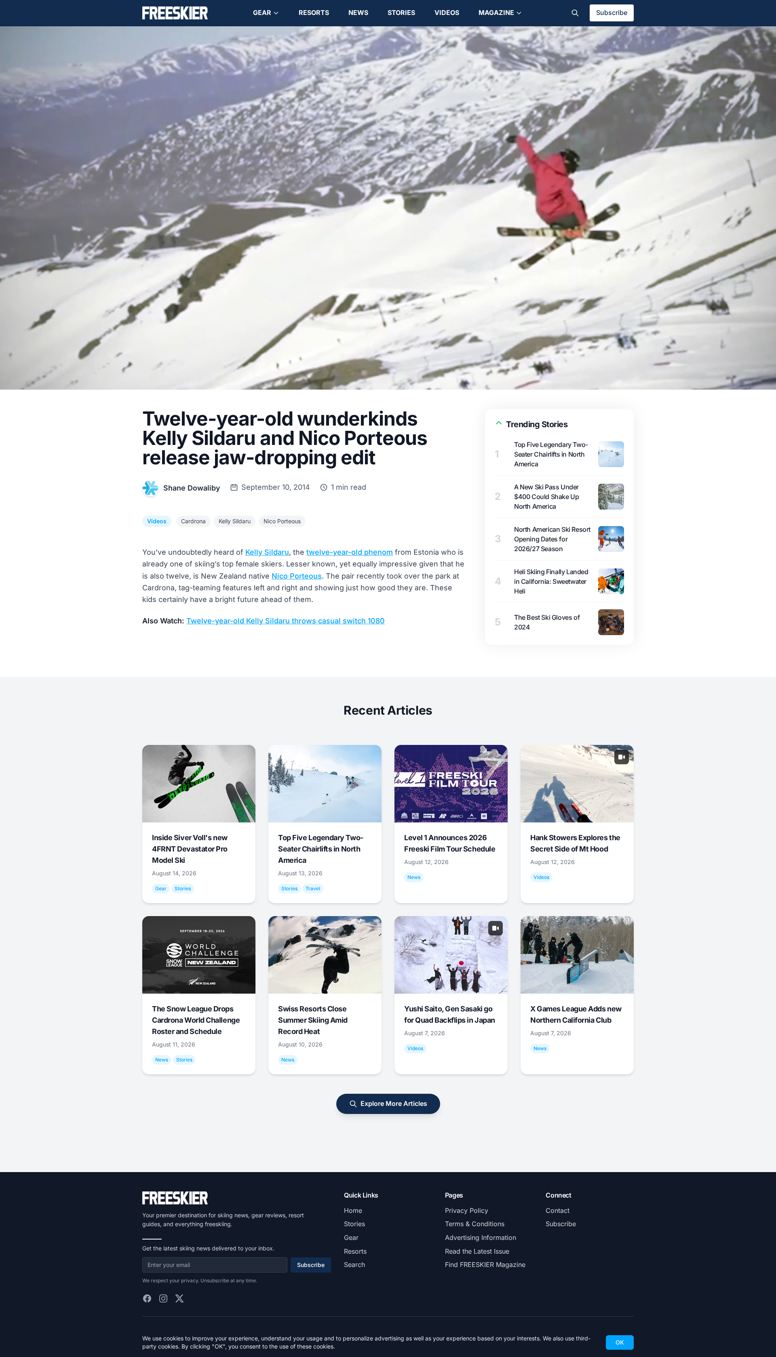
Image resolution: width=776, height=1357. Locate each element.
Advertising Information (480, 1237)
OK (620, 1342)
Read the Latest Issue (477, 1251)
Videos (446, 12)
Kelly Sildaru (235, 521)
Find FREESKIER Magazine (485, 1265)
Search (354, 1265)
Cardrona (193, 521)
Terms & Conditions (474, 1224)
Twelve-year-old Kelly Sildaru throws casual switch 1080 (285, 621)
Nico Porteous (282, 521)
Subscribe (611, 12)
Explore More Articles (394, 1103)
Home (353, 1210)
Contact (557, 1210)
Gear (262, 12)
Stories (401, 12)
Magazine (496, 12)
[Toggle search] (575, 13)
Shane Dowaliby (191, 488)
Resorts (314, 12)
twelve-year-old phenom (349, 552)
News (358, 12)
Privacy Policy (466, 1210)
